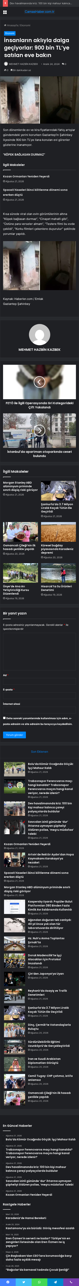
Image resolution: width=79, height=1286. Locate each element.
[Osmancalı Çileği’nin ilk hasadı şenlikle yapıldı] (20, 532)
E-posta (9, 689)
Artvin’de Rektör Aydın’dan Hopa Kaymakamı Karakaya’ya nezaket (51, 858)
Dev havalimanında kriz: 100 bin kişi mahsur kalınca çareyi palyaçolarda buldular (50, 807)
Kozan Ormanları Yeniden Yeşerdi (26, 176)
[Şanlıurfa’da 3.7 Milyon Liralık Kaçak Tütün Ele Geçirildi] (58, 491)
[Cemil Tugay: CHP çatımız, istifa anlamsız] (14, 1081)
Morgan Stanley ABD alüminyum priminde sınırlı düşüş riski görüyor (20, 486)
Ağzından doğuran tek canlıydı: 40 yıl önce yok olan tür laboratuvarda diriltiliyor (50, 924)
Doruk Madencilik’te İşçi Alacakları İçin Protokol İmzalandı (45, 959)
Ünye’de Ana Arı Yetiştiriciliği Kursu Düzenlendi (16, 590)
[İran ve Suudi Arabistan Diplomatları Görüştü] (14, 1064)
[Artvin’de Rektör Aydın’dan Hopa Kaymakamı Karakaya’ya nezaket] (14, 860)
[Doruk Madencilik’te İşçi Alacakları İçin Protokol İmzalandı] (14, 960)
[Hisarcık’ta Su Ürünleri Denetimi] (58, 573)
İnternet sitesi (11, 703)
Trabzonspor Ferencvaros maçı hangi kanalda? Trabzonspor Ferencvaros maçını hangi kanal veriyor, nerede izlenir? (50, 787)
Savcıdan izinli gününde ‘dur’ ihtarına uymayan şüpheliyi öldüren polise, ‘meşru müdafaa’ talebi (51, 828)
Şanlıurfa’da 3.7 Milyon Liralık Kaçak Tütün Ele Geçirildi (57, 507)
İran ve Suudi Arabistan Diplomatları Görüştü (44, 1061)
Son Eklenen (39, 751)
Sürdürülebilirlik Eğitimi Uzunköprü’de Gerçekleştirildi (49, 1044)
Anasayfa (12, 25)
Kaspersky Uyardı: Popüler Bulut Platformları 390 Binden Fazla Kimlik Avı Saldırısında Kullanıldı (50, 905)
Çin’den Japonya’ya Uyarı (46, 974)
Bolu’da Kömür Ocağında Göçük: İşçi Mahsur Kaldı (51, 766)
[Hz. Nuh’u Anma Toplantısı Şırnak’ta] (14, 943)
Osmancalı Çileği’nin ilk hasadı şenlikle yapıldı (19, 547)
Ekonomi (25, 25)
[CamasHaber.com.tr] (39, 12)
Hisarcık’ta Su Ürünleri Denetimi (56, 588)
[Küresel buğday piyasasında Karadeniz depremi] (58, 532)
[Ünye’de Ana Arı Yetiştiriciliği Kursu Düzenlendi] (20, 573)
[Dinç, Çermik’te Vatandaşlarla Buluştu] (14, 1030)
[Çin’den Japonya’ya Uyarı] (14, 979)
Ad (5, 675)
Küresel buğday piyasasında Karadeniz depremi (57, 549)
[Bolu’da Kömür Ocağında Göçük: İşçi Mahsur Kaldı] (14, 769)
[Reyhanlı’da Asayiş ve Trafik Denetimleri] (14, 996)
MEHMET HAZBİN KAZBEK (23, 64)
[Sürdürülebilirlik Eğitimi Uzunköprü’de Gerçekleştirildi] (14, 1047)
